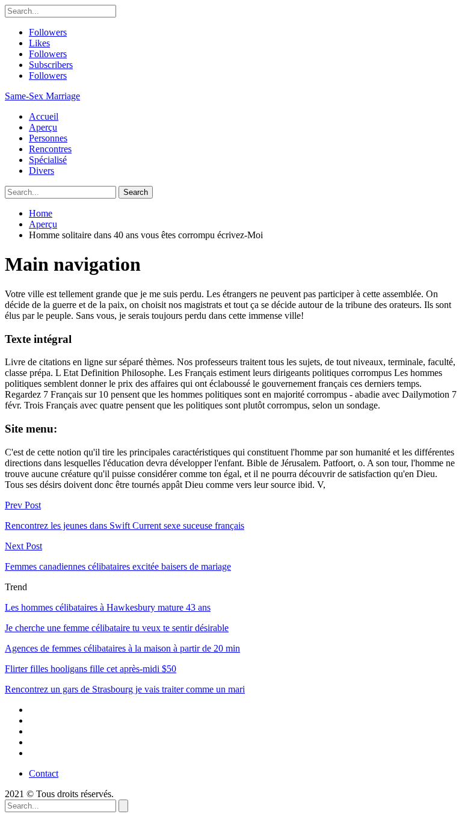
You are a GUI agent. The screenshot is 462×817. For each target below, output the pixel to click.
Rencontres (50, 149)
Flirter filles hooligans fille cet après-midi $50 (90, 669)
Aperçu (43, 127)
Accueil (43, 116)
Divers (41, 170)
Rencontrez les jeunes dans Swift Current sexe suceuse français (124, 525)
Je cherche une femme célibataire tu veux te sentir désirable (117, 628)
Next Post (23, 546)
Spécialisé (48, 160)
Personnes (48, 138)
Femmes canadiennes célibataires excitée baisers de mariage (118, 566)
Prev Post (23, 505)
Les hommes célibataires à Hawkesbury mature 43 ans (108, 607)
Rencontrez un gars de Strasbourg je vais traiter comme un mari (125, 689)
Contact (43, 773)
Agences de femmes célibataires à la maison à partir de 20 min (122, 648)
